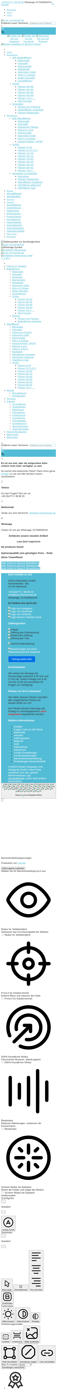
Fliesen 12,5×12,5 (28, 150)
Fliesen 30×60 (25, 86)
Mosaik (10, 191)
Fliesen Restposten (28, 112)
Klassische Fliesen (28, 127)
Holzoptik (23, 63)
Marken (16, 316)
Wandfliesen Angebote (30, 182)
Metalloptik (24, 69)
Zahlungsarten (22, 738)
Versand (18, 735)
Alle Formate (25, 101)
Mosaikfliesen (14, 193)
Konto (9, 12)
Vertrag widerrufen (22, 659)
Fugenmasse (14, 216)
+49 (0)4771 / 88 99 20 (12, 2)
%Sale (9, 52)
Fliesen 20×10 (25, 156)
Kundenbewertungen (25, 755)
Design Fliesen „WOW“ (30, 141)
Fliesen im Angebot (16, 266)
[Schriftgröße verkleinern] (3, 1212)
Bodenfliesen (12, 55)
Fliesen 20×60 (25, 159)
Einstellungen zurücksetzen (13, 1367)
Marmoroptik (25, 66)
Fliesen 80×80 (25, 92)
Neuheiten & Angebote (24, 173)
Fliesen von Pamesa (29, 107)
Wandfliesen (12, 116)
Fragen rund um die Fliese (28, 729)
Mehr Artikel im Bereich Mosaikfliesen (20, 568)
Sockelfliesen (25, 81)
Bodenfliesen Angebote (30, 109)
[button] (2, 799)
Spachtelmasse (15, 228)
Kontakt (5, 5)
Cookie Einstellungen (25, 752)
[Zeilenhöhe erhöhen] (3, 1236)
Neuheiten (18, 104)
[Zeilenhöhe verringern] (3, 1246)
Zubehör (10, 202)
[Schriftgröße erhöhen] (3, 1201)
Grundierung (13, 219)
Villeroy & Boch (20, 349)
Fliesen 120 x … (27, 98)
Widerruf (18, 741)
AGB (16, 744)
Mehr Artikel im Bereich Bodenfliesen (20, 563)
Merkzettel (11, 10)
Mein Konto (12, 234)
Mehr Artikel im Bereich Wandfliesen (20, 565)
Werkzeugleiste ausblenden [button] (13, 868)
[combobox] (28, 790)
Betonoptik (23, 60)
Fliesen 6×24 (25, 147)
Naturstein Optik (27, 72)
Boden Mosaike (26, 78)
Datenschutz (21, 747)
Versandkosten (16, 778)
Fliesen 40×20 (25, 164)
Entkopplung (13, 213)
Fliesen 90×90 (25, 95)
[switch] (15, 935)
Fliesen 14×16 (25, 153)
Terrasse (10, 199)
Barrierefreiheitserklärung (28, 758)
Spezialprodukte (15, 231)
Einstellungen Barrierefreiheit (30, 761)
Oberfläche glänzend (29, 185)
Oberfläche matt (26, 188)
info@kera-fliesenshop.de (42, 513)
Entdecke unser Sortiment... (15, 23)
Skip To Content (9, 1364)
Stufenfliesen (14, 208)
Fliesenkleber (14, 222)
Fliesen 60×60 (25, 89)
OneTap (21, 863)
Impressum (20, 749)
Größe (15, 83)
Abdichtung (13, 210)
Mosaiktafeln (14, 196)
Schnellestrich (14, 225)
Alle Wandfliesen (21, 118)
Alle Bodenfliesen (21, 57)
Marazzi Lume (25, 130)
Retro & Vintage (26, 75)
